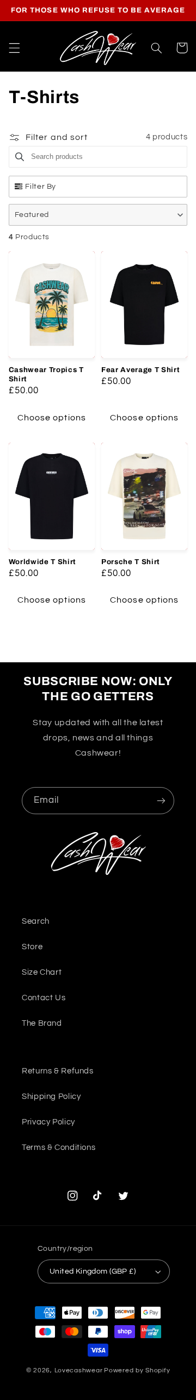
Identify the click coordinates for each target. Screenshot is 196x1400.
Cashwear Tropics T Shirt (46, 374)
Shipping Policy (51, 1096)
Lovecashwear (78, 1370)
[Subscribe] (161, 800)
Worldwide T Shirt (42, 562)
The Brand (42, 1023)
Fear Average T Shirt (140, 370)
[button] (14, 47)
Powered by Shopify (137, 1370)
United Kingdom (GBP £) (93, 1271)
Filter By (40, 186)
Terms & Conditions (58, 1147)
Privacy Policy (48, 1122)
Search (36, 921)
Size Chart (42, 972)
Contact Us (43, 998)
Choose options (51, 417)
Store (32, 947)
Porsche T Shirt (130, 562)
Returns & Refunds (58, 1071)
